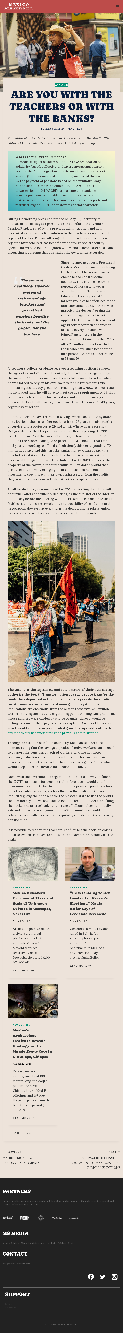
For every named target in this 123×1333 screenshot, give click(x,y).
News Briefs (21, 887)
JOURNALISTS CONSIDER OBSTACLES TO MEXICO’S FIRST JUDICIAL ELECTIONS (95, 1160)
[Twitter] (103, 1277)
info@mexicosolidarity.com (16, 1263)
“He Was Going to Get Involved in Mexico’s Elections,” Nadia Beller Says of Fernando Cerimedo (90, 903)
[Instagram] (114, 1277)
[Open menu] (117, 6)
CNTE (14, 1133)
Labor (28, 1133)
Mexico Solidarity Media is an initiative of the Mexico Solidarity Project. (39, 1243)
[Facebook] (91, 1277)
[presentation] (33, 864)
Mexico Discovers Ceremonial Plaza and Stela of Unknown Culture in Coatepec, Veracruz (33, 903)
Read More (23, 970)
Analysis (61, 84)
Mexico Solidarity (54, 128)
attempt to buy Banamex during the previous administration (53, 733)
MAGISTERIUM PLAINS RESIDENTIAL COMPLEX (21, 1157)
